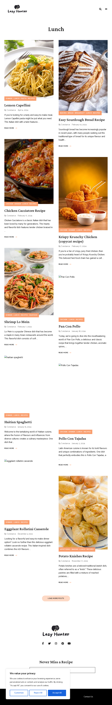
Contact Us (88, 696)
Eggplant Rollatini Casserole (26, 529)
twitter (49, 643)
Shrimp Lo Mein (16, 322)
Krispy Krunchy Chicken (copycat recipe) (78, 239)
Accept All (57, 693)
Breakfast (80, 113)
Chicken (9, 204)
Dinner (9, 98)
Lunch (17, 98)
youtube (69, 643)
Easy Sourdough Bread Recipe (82, 120)
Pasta (24, 98)
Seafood (33, 315)
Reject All (38, 693)
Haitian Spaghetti (18, 422)
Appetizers (65, 549)
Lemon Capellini (17, 105)
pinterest (62, 643)
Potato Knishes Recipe (76, 556)
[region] (38, 684)
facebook (43, 643)
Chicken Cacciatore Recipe (24, 210)
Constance (11, 110)
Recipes (31, 98)
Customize (19, 693)
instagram (56, 643)
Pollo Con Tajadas (72, 438)
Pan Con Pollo (69, 326)
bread (71, 113)
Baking (63, 113)
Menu (106, 9)
